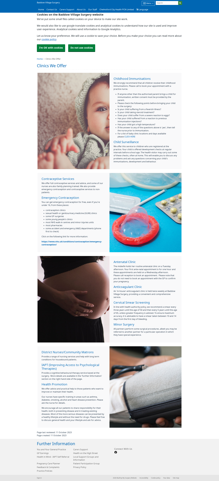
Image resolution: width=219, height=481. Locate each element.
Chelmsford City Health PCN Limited (116, 9)
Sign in (39, 478)
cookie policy (49, 39)
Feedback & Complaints (48, 467)
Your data (166, 478)
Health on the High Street (85, 453)
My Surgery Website (129, 478)
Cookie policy (155, 478)
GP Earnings (43, 453)
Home (40, 59)
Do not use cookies (81, 48)
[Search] (180, 3)
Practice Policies (44, 471)
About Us (81, 9)
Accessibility (144, 478)
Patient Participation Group (86, 464)
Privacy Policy (79, 467)
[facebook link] (115, 452)
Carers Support (67, 9)
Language (143, 9)
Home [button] (41, 9)
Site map (176, 478)
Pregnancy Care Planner (48, 464)
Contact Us (52, 9)
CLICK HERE (129, 137)
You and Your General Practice (51, 449)
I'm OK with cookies (51, 48)
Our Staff (92, 9)
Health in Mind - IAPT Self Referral (53, 457)
